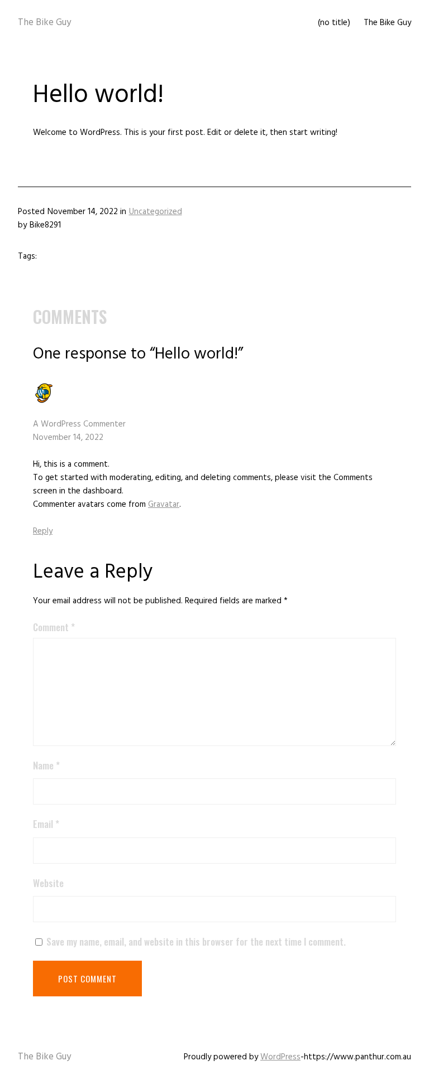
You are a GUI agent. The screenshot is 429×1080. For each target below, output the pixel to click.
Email (46, 824)
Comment (54, 627)
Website (48, 883)
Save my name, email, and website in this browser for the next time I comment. (196, 941)
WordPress (280, 1057)
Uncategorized (155, 211)
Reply (43, 531)
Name (46, 765)
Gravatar (163, 504)
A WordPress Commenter (79, 424)
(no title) (334, 22)
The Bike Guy (44, 22)
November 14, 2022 (68, 437)
